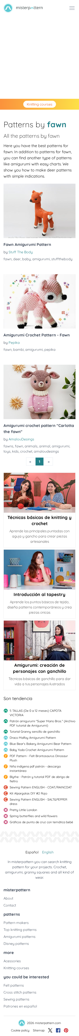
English (48, 852)
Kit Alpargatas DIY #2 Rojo (28, 793)
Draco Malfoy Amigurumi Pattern (33, 738)
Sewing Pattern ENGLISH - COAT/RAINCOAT (41, 787)
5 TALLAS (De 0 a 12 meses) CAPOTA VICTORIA (35, 713)
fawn (8, 259)
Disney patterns (16, 943)
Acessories (12, 961)
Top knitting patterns (20, 929)
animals (31, 446)
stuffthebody (61, 259)
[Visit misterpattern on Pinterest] (66, 1030)
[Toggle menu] (71, 8)
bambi (18, 349)
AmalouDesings (21, 439)
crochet (26, 451)
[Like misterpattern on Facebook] (58, 1030)
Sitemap (39, 1030)
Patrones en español (20, 1006)
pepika (50, 349)
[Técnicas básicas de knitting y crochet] (39, 493)
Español (32, 852)
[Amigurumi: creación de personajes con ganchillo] (39, 640)
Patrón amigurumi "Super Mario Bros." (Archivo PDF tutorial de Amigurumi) (42, 723)
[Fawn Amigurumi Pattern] (39, 211)
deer (17, 259)
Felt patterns (14, 985)
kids (15, 451)
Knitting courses (39, 104)
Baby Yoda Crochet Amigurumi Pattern (37, 750)
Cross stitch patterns (20, 992)
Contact (10, 905)
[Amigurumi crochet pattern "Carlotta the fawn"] (39, 392)
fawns (8, 446)
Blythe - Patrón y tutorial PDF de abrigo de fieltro (39, 779)
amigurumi (41, 259)
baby (26, 259)
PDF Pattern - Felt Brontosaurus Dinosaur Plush (39, 758)
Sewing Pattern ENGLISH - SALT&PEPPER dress (38, 802)
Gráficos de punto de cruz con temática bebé (41, 822)
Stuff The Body (21, 252)
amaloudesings (46, 451)
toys (7, 451)
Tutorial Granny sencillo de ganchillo (35, 732)
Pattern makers (16, 922)
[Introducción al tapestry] (39, 569)
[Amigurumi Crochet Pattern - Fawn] (39, 301)
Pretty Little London (23, 810)
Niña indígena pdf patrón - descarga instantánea (35, 768)
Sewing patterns (16, 999)
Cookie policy (20, 1030)
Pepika (14, 342)
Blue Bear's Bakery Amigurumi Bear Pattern (40, 744)
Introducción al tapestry (39, 594)
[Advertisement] (39, 57)
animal (44, 446)
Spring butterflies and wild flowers (33, 816)
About (8, 898)
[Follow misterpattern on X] (50, 1030)
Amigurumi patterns (20, 936)
